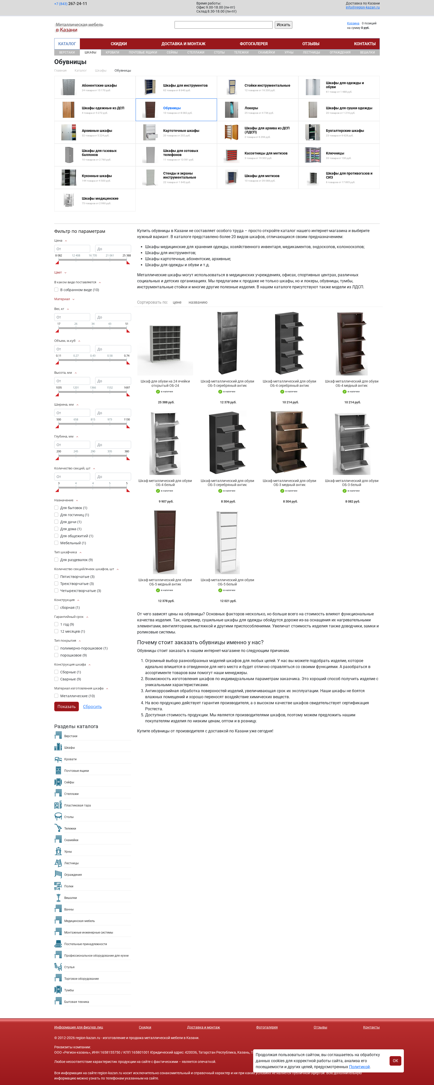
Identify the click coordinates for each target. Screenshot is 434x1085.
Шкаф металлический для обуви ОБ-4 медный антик (351, 383)
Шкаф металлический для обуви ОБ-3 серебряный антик (227, 483)
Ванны (69, 909)
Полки (68, 886)
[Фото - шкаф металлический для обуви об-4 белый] (165, 442)
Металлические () (77, 695)
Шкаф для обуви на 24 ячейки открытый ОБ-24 (165, 383)
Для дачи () (70, 521)
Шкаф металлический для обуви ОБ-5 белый (227, 582)
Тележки (241, 52)
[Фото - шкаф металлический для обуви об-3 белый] (352, 442)
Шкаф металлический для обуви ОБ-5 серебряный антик (227, 383)
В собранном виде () (79, 289)
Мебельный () (73, 542)
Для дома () (70, 528)
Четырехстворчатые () (80, 590)
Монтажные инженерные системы (88, 932)
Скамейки (266, 52)
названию (198, 302)
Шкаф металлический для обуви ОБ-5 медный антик (165, 582)
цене (177, 302)
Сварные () (70, 679)
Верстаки (67, 52)
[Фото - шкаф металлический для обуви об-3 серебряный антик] (227, 442)
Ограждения (340, 52)
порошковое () (73, 655)
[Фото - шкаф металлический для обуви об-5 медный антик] (165, 542)
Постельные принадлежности (85, 944)
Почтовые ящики (143, 52)
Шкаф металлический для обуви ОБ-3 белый (351, 483)
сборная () (70, 607)
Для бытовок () (73, 507)
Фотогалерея (254, 43)
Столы (219, 52)
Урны (289, 52)
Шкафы (90, 52)
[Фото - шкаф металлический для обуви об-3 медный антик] (289, 442)
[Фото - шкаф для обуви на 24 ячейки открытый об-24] (165, 343)
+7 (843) (70, 3)
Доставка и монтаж (183, 43)
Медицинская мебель (79, 921)
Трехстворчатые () (77, 583)
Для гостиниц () (74, 514)
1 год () (67, 624)
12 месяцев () (72, 631)
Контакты (365, 43)
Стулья (69, 967)
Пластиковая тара (77, 805)
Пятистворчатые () (77, 576)
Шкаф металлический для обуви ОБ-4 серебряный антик (289, 383)
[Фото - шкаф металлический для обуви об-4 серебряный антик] (289, 343)
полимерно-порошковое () (83, 648)
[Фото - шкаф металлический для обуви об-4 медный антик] (352, 343)
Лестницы (311, 52)
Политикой (359, 1066)
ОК (395, 1060)
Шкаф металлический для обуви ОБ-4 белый (165, 483)
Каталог (67, 43)
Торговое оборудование (81, 979)
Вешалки (367, 52)
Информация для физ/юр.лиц (78, 1027)
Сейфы (172, 52)
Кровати (112, 52)
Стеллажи (195, 52)
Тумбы (69, 990)
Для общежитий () (76, 535)
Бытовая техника (76, 1002)
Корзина (353, 23)
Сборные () (70, 672)
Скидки (119, 43)
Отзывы (310, 43)
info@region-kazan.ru (363, 7)
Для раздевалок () (76, 559)
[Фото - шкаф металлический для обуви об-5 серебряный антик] (227, 343)
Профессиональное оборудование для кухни (96, 955)
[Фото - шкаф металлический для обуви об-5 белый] (227, 542)
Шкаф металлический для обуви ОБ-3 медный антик (289, 483)
